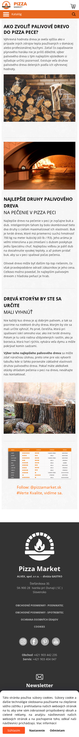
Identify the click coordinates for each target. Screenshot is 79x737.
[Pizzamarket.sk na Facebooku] (34, 641)
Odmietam (57, 730)
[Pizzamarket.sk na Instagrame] (23, 641)
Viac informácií (46, 723)
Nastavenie (37, 730)
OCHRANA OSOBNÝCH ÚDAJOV (39, 619)
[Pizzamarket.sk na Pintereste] (45, 641)
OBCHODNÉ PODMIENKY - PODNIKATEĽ (39, 605)
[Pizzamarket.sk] (13, 4)
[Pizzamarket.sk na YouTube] (56, 641)
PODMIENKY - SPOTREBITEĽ (39, 612)
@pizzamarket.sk (45, 487)
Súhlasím (13, 730)
